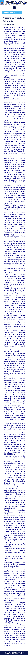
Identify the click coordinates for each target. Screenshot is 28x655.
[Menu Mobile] (14, 7)
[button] (12, 12)
